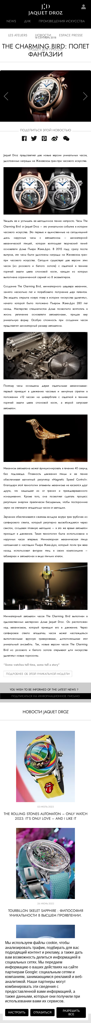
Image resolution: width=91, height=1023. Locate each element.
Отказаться (42, 1012)
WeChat (66, 138)
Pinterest (44, 138)
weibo (55, 138)
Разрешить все (71, 1012)
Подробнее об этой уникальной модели (38, 674)
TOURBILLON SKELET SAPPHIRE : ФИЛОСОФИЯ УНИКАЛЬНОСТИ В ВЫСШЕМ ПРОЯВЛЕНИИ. (45, 913)
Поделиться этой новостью (45, 130)
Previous (6, 96)
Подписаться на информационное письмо (45, 696)
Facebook (24, 138)
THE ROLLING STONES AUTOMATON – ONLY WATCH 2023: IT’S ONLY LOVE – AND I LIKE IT (46, 816)
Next (85, 96)
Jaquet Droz (7, 9)
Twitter (34, 138)
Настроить (16, 1012)
